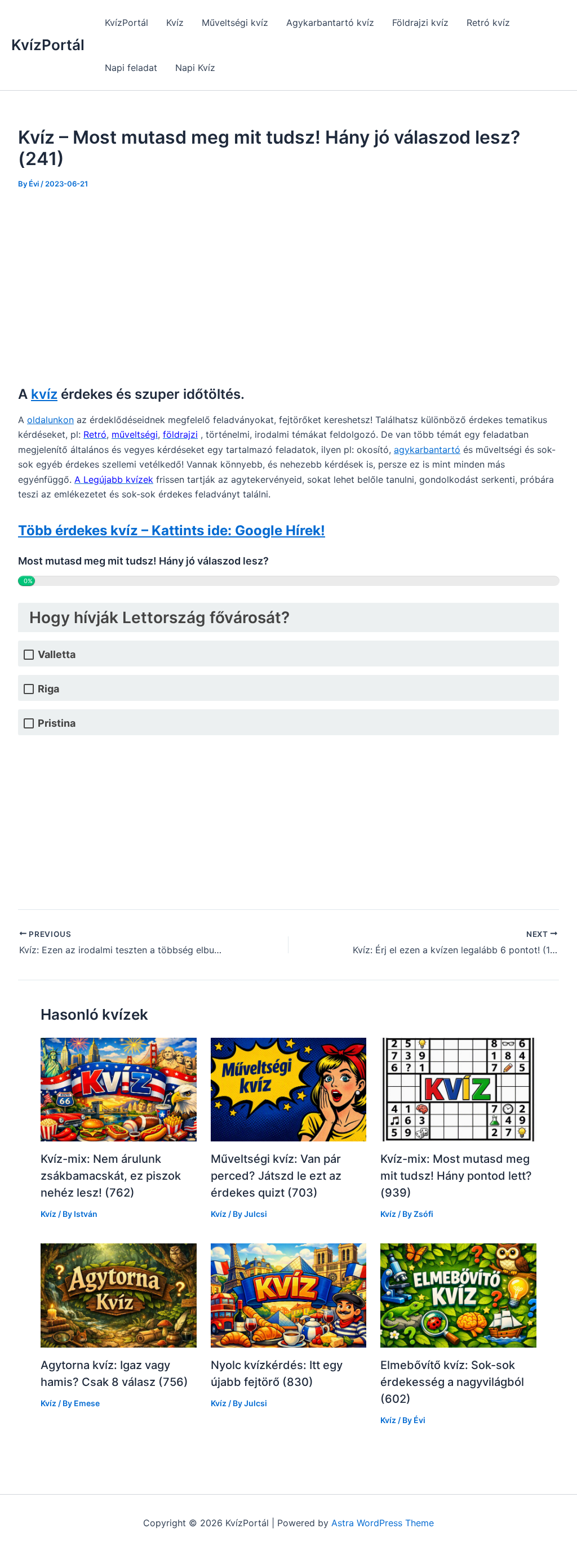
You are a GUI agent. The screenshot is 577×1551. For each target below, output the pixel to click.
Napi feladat (131, 67)
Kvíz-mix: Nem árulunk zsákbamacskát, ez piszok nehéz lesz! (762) (111, 1175)
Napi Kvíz (195, 67)
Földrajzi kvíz (420, 22)
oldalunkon (50, 419)
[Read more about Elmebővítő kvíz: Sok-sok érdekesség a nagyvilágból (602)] (458, 1294)
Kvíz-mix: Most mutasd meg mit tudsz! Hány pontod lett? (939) (456, 1175)
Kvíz (175, 22)
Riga (48, 688)
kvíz (44, 394)
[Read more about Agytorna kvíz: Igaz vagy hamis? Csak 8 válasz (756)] (119, 1294)
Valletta (57, 654)
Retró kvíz (488, 22)
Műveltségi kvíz (235, 22)
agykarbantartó (427, 449)
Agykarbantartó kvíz (330, 22)
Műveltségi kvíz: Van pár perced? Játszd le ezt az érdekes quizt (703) (276, 1175)
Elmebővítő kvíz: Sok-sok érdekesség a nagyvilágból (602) (452, 1382)
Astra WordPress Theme (382, 1522)
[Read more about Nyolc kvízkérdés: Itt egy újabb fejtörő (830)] (289, 1294)
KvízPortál (48, 45)
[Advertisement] (288, 286)
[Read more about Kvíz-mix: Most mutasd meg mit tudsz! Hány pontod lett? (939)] (458, 1088)
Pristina (57, 723)
